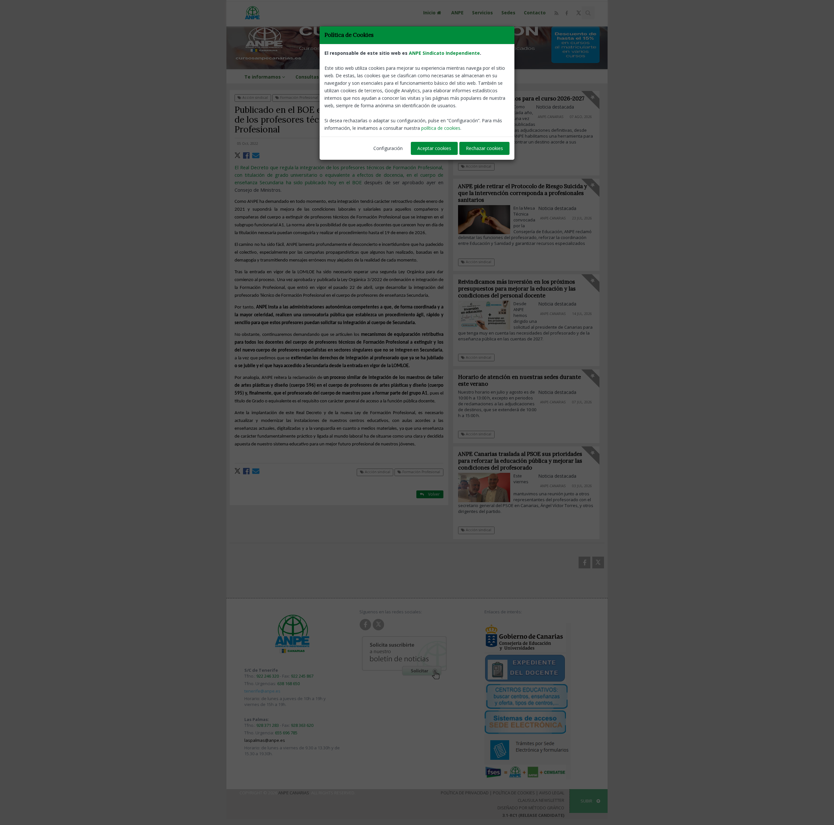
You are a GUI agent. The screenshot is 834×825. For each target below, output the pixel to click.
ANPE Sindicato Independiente (444, 53)
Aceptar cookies (434, 148)
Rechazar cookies (484, 148)
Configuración (388, 148)
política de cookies (440, 128)
